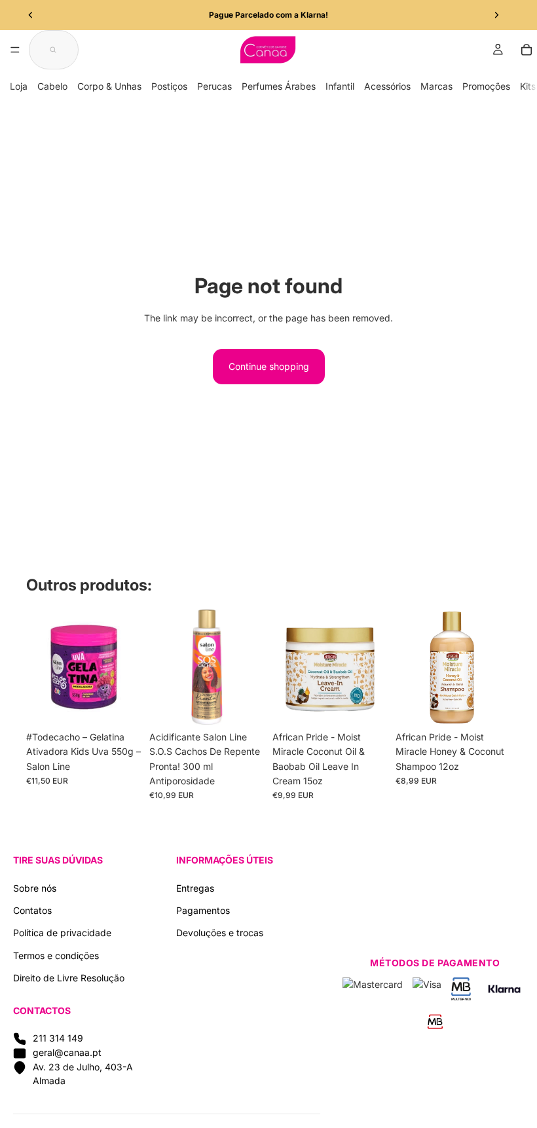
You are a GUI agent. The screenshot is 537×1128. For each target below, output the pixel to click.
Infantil (339, 86)
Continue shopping (269, 366)
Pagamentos (203, 910)
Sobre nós (34, 888)
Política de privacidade (62, 932)
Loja (19, 86)
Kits (528, 86)
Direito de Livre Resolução (68, 977)
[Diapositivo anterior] (30, 15)
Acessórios (387, 86)
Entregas (195, 888)
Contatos (32, 910)
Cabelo (52, 86)
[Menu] (15, 50)
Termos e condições (56, 955)
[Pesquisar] (54, 49)
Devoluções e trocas (219, 932)
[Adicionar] (121, 704)
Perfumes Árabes (279, 86)
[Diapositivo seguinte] (496, 15)
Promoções (486, 86)
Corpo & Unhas (109, 86)
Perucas (214, 86)
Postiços (169, 86)
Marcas (436, 86)
